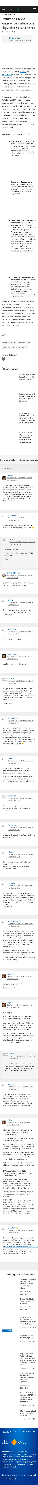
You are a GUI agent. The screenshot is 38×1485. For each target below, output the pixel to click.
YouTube (23, 72)
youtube (14, 347)
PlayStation (13, 9)
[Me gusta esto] (26, 1294)
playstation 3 (6, 347)
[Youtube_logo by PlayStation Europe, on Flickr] (18, 61)
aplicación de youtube (9, 342)
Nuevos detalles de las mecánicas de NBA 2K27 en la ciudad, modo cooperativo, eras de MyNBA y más (28, 1397)
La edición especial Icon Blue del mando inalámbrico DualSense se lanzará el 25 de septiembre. (27, 1377)
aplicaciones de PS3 (24, 342)
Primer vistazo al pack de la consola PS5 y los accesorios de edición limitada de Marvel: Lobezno (28, 1283)
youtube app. (23, 347)
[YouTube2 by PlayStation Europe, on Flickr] (18, 213)
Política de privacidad (27, 1475)
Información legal (9, 1479)
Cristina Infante (14, 38)
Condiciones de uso (9, 1475)
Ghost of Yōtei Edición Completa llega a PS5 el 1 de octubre (27, 1301)
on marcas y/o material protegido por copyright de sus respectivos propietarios (19, 1461)
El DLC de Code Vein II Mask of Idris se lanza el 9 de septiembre (28, 1413)
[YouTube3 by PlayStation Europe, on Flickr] (18, 270)
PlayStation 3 (7, 75)
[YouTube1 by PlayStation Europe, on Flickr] (18, 175)
